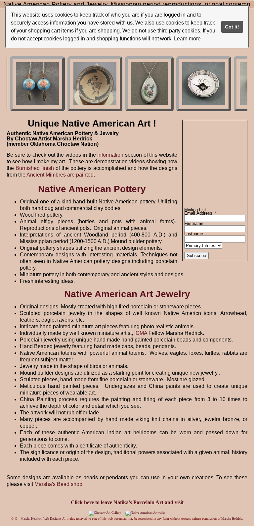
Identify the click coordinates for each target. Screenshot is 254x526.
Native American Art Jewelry (127, 294)
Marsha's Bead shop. (59, 484)
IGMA (140, 333)
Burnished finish (35, 168)
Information (111, 155)
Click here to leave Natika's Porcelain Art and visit (127, 502)
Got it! (232, 26)
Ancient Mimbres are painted (60, 175)
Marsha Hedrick (231, 518)
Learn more (187, 38)
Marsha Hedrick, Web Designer (41, 518)
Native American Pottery (92, 189)
